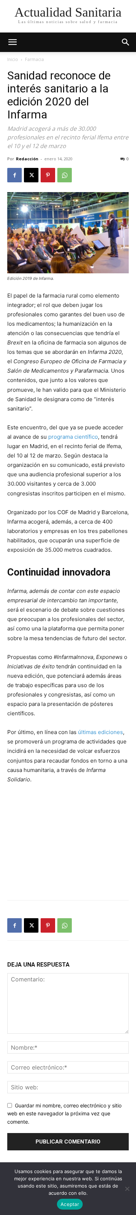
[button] (126, 42)
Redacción (27, 158)
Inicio (12, 59)
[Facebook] (14, 175)
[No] (127, 1188)
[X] (31, 175)
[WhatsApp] (64, 175)
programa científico (73, 436)
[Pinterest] (48, 175)
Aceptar (70, 1204)
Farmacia (34, 59)
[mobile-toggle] (12, 42)
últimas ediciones (100, 732)
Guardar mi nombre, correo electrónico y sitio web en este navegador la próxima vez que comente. (64, 1113)
